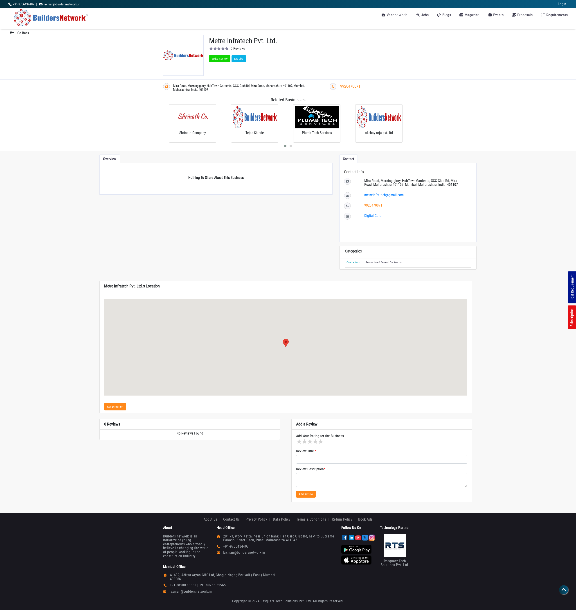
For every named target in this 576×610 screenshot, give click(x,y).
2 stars (304, 441)
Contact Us (231, 519)
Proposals (524, 15)
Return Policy (342, 519)
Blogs (446, 15)
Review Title (306, 451)
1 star (299, 441)
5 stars (320, 441)
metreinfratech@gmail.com (384, 195)
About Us (210, 519)
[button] (286, 343)
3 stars (309, 441)
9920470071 (350, 86)
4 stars (315, 441)
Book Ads (365, 519)
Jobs (424, 15)
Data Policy (281, 519)
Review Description (310, 469)
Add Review (306, 494)
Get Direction (115, 406)
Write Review (220, 58)
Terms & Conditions (311, 519)
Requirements (556, 15)
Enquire (238, 58)
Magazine (472, 15)
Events (498, 15)
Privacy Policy (256, 519)
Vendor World (397, 15)
